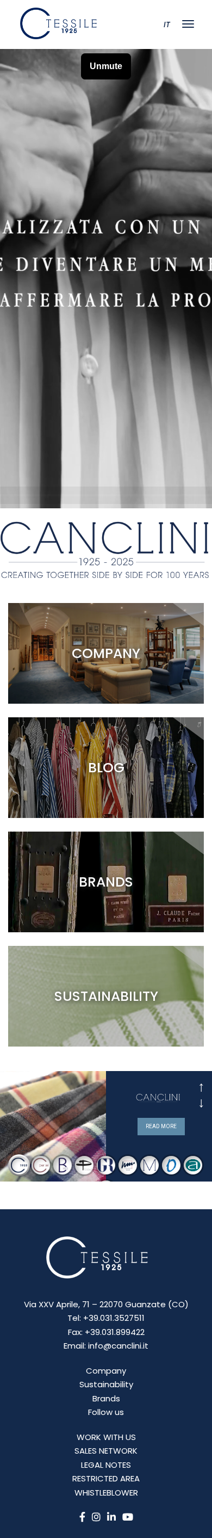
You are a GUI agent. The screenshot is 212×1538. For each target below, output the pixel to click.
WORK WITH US (106, 1437)
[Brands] (106, 882)
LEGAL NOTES (106, 1465)
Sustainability (106, 1384)
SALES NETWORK (106, 1450)
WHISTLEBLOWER (106, 1492)
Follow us (106, 1412)
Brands (106, 1398)
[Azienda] (106, 653)
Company (106, 1370)
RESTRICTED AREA (106, 1478)
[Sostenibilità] (106, 996)
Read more (161, 1126)
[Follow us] (106, 767)
